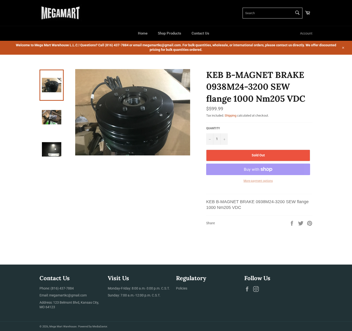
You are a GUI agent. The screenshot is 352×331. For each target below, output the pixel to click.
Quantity (213, 128)
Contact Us (200, 33)
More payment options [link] (258, 181)
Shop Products (169, 33)
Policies (181, 288)
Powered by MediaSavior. (93, 326)
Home (143, 33)
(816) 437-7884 (62, 288)
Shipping (230, 115)
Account (306, 33)
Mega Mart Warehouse (63, 326)
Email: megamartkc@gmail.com (63, 295)
